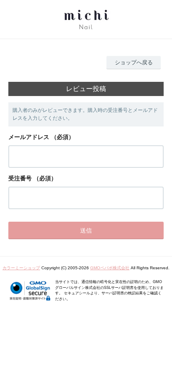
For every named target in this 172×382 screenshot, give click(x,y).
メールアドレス (28, 137)
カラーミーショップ (21, 268)
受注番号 (20, 178)
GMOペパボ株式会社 (109, 268)
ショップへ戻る (134, 62)
